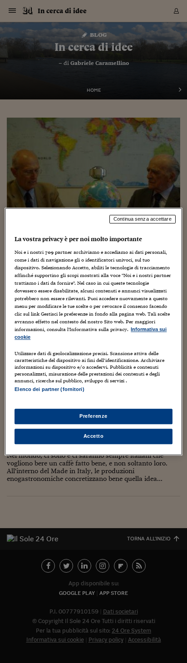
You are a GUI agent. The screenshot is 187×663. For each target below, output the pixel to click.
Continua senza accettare (142, 219)
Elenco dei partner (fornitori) (49, 389)
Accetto (94, 436)
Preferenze (93, 416)
